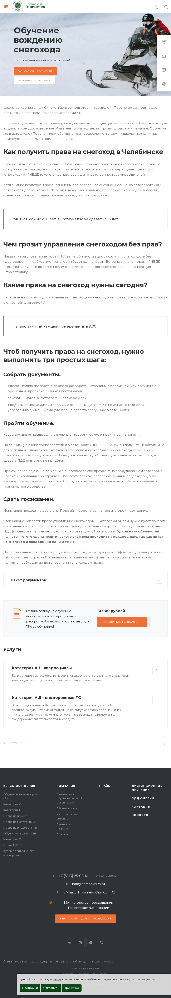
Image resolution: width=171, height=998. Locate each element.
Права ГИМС (12, 845)
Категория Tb (13, 839)
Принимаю (71, 987)
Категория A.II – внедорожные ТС (46, 697)
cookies (57, 979)
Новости (140, 815)
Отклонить (50, 987)
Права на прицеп (15, 816)
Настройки (30, 987)
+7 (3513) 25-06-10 (73, 876)
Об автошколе (67, 808)
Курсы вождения (19, 785)
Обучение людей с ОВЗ (20, 833)
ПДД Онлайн (143, 798)
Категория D (12, 810)
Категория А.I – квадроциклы (42, 668)
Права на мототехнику (19, 821)
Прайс (104, 785)
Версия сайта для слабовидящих (85, 918)
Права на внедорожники (20, 827)
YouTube (80, 942)
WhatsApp (90, 942)
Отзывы (62, 834)
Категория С (12, 804)
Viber (101, 942)
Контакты (141, 806)
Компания (66, 785)
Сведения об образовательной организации (69, 798)
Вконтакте (69, 942)
